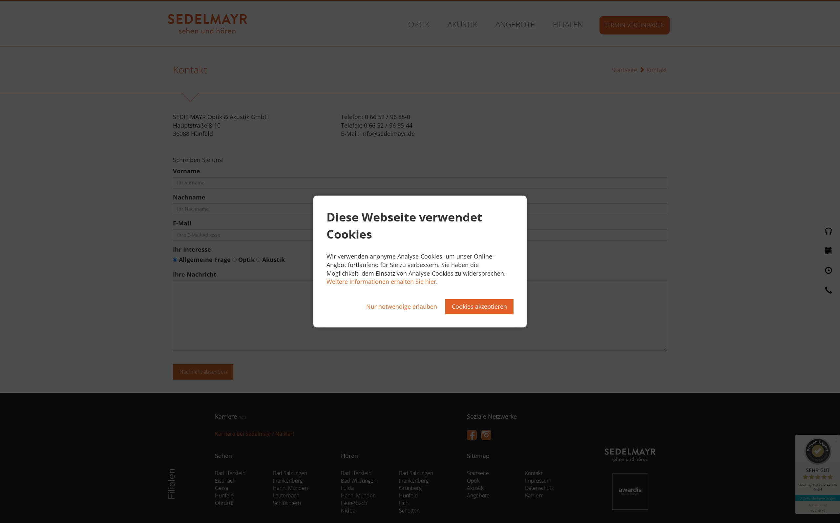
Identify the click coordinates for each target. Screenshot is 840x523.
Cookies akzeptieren (479, 306)
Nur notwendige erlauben (401, 306)
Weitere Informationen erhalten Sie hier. (382, 281)
